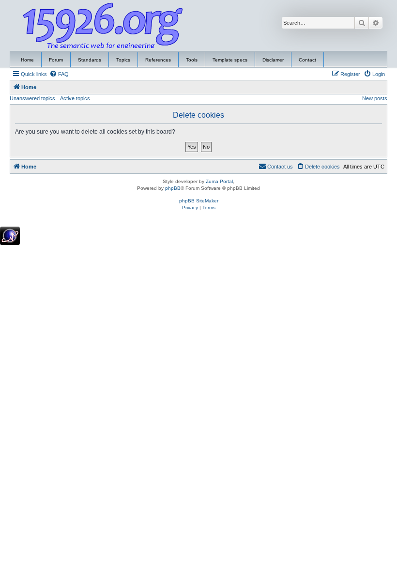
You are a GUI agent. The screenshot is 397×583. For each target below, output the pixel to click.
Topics (123, 59)
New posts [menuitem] (374, 98)
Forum (56, 59)
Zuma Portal (219, 181)
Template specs (230, 59)
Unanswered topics (32, 98)
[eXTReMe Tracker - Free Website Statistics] (10, 236)
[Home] (103, 25)
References (158, 59)
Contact (307, 59)
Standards (89, 59)
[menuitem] (59, 74)
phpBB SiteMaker (198, 200)
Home (27, 59)
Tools (192, 59)
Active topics (75, 98)
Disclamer (273, 59)
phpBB (173, 188)
